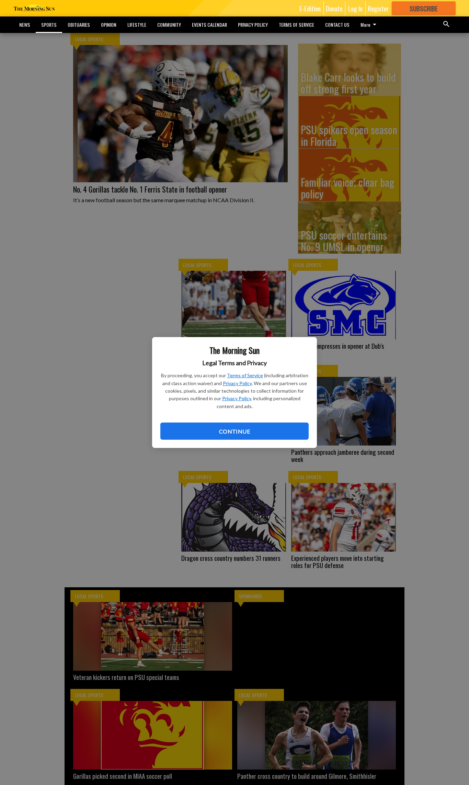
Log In (355, 8)
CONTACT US (337, 24)
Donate (334, 8)
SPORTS (49, 24)
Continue (234, 431)
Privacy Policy (237, 383)
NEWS (24, 24)
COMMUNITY (169, 24)
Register (378, 8)
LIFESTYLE (136, 24)
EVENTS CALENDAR (209, 24)
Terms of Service (245, 375)
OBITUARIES (79, 24)
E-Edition (310, 8)
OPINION (108, 24)
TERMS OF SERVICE (296, 24)
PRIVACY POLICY (253, 24)
